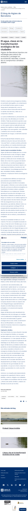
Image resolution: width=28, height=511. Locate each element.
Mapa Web (17, 476)
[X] (26, 401)
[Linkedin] (12, 485)
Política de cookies (4, 472)
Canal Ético (3, 477)
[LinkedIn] (24, 401)
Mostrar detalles (20, 259)
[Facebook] (21, 401)
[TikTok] (24, 485)
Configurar (13, 267)
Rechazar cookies (14, 272)
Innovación (17, 37)
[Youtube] (20, 485)
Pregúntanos (23, 509)
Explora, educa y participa (6, 7)
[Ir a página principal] (4, 2)
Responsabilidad (4, 37)
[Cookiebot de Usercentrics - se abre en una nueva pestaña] (21, 238)
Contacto (2, 475)
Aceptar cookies (14, 263)
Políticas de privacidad (19, 470)
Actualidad (23, 37)
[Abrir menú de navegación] (25, 2)
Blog (15, 7)
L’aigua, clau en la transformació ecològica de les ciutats (14, 453)
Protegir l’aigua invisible (11, 428)
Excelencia (12, 37)
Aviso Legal (3, 470)
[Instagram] (16, 485)
